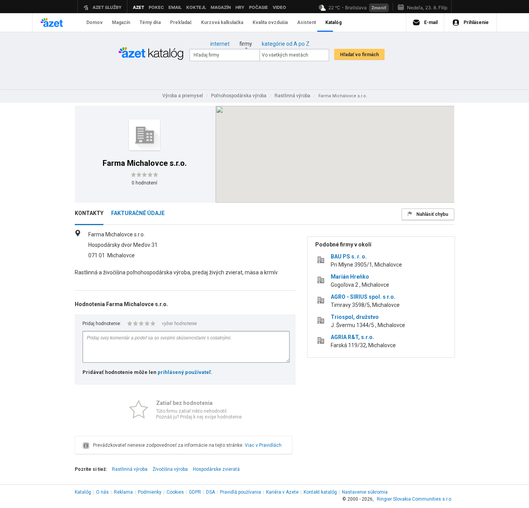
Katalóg (83, 492)
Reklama (123, 492)
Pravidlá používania (240, 492)
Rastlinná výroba (130, 469)
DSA (210, 492)
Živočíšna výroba (170, 469)
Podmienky (149, 492)
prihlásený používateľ (184, 372)
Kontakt (320, 492)
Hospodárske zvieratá (216, 469)
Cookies (175, 492)
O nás (102, 492)
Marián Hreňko (350, 277)
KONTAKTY (89, 213)
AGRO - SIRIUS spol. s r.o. (363, 297)
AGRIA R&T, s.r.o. (352, 337)
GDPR (195, 492)
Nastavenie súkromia (365, 492)
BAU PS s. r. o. (349, 256)
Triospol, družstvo (355, 317)
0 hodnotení (144, 183)
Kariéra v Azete (282, 492)
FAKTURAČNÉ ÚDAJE (138, 213)
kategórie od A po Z (285, 44)
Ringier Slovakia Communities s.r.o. (414, 499)
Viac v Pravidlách (263, 445)
